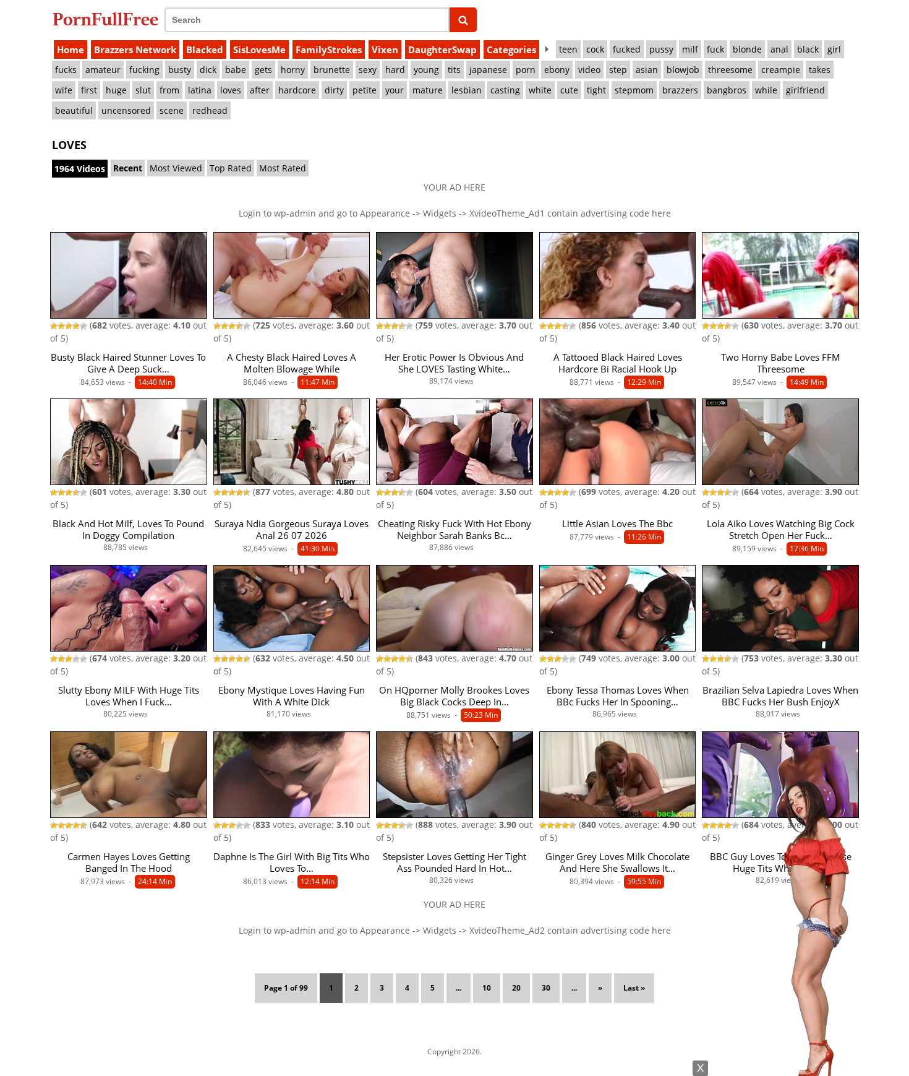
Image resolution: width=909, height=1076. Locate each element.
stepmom (634, 90)
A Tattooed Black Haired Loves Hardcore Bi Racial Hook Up (617, 363)
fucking (144, 69)
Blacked (204, 49)
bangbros (726, 90)
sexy (368, 69)
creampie (780, 69)
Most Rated (282, 168)
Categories (511, 49)
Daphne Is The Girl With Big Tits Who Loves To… (291, 862)
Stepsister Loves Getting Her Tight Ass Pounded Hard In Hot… (454, 862)
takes (819, 69)
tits (454, 69)
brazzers (680, 90)
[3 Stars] (68, 326)
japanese (488, 69)
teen (568, 49)
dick (208, 69)
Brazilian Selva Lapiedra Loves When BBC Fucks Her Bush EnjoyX (780, 696)
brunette (332, 69)
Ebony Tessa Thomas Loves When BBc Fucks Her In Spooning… (618, 696)
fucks (66, 69)
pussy (661, 49)
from (169, 90)
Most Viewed (176, 168)
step (618, 69)
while (766, 90)
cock (595, 49)
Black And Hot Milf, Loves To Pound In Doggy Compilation (128, 529)
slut (143, 90)
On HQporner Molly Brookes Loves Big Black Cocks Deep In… (454, 696)
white (540, 90)
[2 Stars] (61, 326)
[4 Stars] (76, 326)
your (394, 90)
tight (596, 90)
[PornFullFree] (105, 19)
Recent (127, 168)
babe (235, 69)
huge (116, 90)
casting (505, 90)
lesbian (466, 90)
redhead (210, 110)
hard (395, 69)
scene (172, 110)
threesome (730, 69)
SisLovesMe (259, 49)
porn (526, 69)
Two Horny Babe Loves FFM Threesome (780, 363)
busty (179, 69)
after (260, 90)
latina (199, 90)
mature (427, 90)
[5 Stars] (83, 326)
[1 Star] (54, 326)
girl (834, 49)
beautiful (74, 110)
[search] (463, 19)
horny (293, 69)
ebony (557, 69)
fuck (715, 49)
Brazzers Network (135, 49)
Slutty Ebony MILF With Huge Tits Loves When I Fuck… (128, 696)
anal (779, 49)
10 (486, 988)
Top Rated (231, 168)
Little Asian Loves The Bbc (617, 523)
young (426, 69)
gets (263, 69)
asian (647, 69)
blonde (747, 49)
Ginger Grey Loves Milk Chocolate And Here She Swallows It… (617, 862)
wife (63, 90)
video (589, 69)
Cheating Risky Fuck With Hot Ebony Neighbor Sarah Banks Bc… (454, 529)
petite (364, 90)
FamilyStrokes (329, 49)
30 (546, 988)
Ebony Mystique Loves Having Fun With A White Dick (291, 696)
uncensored (126, 110)
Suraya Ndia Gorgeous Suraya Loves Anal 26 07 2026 (292, 529)
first (89, 90)
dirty (334, 90)
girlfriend (805, 90)
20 (516, 988)
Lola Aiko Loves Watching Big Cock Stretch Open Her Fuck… (781, 529)
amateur (103, 69)
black (808, 49)
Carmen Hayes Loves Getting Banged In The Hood (128, 862)
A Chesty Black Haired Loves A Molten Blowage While (291, 363)
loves (230, 90)
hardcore (297, 90)
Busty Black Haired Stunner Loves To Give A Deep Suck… (128, 363)
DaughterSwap (442, 49)
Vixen (385, 49)
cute (569, 90)
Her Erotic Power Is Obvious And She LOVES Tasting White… (454, 363)
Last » (634, 988)
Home (70, 49)
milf (690, 49)
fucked (627, 49)
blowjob (683, 69)
